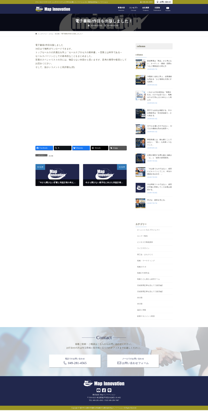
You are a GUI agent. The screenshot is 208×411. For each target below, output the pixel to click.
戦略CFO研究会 (143, 273)
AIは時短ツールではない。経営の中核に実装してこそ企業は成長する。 (159, 186)
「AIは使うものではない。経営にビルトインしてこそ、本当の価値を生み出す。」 (159, 171)
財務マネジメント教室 (146, 316)
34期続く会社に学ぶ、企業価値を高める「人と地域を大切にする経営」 (159, 79)
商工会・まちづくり (145, 254)
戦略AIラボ (141, 267)
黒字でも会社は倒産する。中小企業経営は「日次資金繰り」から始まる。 (159, 112)
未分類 (51, 156)
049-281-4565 (147, 2)
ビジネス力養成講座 (145, 242)
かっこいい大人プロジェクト (148, 230)
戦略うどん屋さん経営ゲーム (148, 279)
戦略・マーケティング (146, 261)
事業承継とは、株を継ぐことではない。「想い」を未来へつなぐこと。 (159, 142)
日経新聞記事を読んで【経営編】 (150, 285)
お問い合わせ (165, 2)
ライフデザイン (143, 248)
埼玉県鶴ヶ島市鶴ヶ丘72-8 (95, 348)
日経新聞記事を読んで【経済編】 (150, 291)
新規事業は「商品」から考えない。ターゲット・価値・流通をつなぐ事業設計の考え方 (159, 63)
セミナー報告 (142, 236)
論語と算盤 (141, 310)
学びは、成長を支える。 (156, 200)
